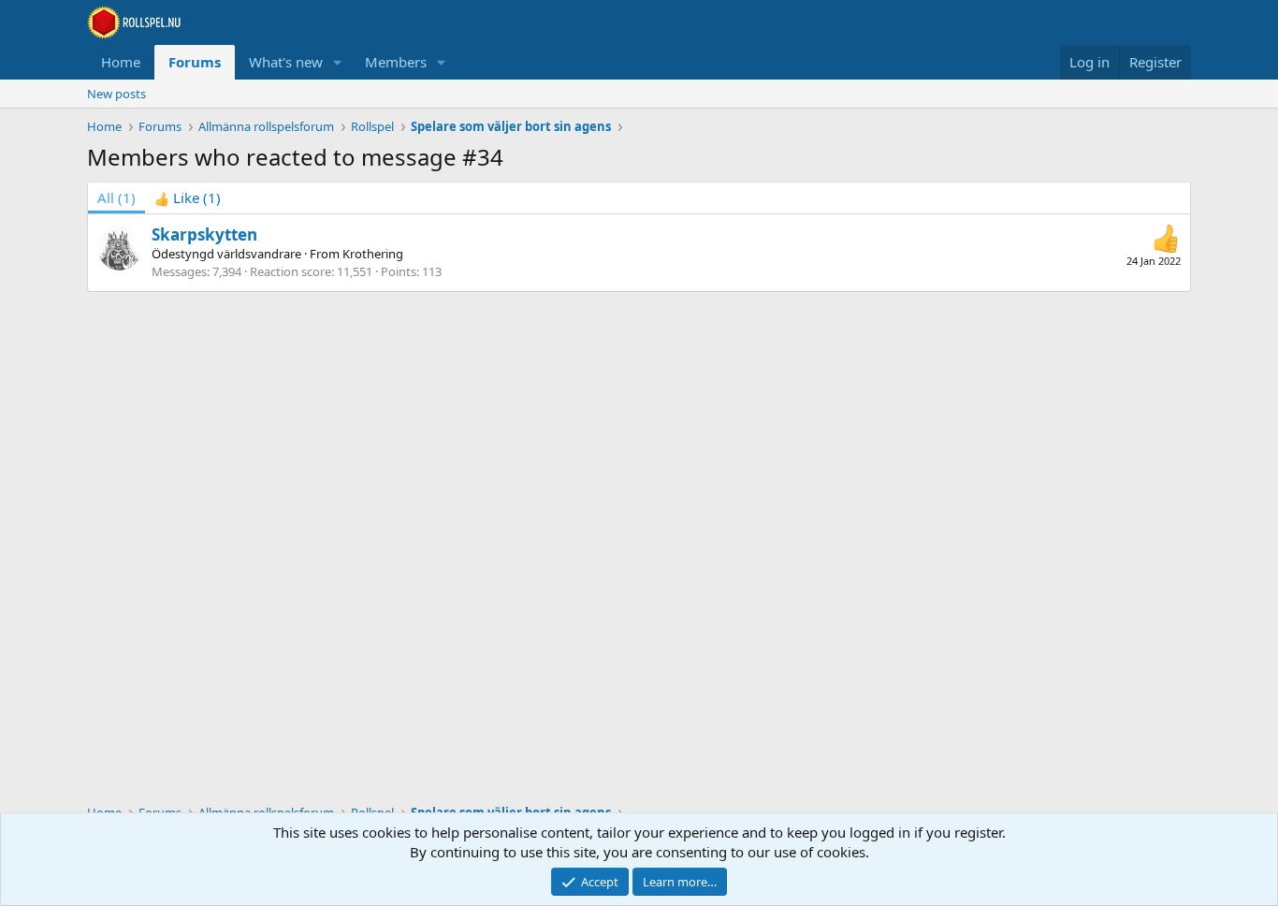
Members (396, 61)
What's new (286, 61)
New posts (116, 93)
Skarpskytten (204, 234)
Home (120, 61)
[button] (338, 62)
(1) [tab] (116, 197)
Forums (194, 61)
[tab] (187, 198)
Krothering (372, 253)
